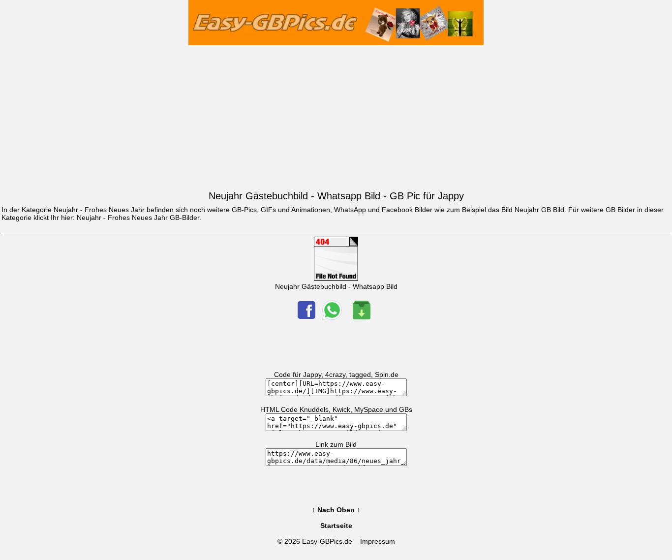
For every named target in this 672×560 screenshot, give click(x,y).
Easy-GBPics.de (327, 541)
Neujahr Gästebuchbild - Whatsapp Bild (336, 286)
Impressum (377, 541)
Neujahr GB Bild (539, 210)
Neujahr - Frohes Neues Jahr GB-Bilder (138, 217)
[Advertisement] (336, 116)
